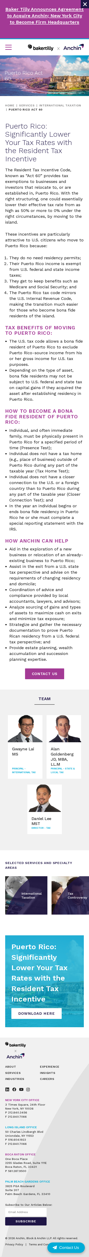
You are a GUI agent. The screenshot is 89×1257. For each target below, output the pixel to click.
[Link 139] (14, 1089)
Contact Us (44, 674)
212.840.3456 (17, 1112)
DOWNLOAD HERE (36, 1013)
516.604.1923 (17, 1139)
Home (9, 105)
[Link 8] (56, 47)
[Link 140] (21, 1089)
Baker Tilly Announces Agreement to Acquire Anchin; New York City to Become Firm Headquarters (44, 16)
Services (27, 105)
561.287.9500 (17, 1171)
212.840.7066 (17, 1116)
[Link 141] (28, 1089)
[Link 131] (18, 1050)
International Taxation (60, 105)
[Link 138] (7, 1089)
